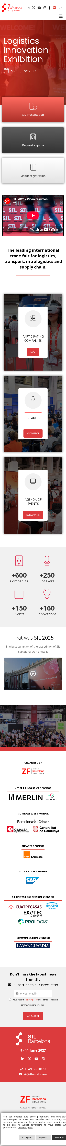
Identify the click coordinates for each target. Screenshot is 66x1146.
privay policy (32, 999)
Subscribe (33, 1015)
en (59, 8)
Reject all (43, 1137)
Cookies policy (25, 1127)
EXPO (33, 351)
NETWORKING (33, 514)
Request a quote (33, 145)
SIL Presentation (33, 115)
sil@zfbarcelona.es (35, 1074)
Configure (26, 1137)
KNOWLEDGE (33, 433)
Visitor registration (33, 176)
